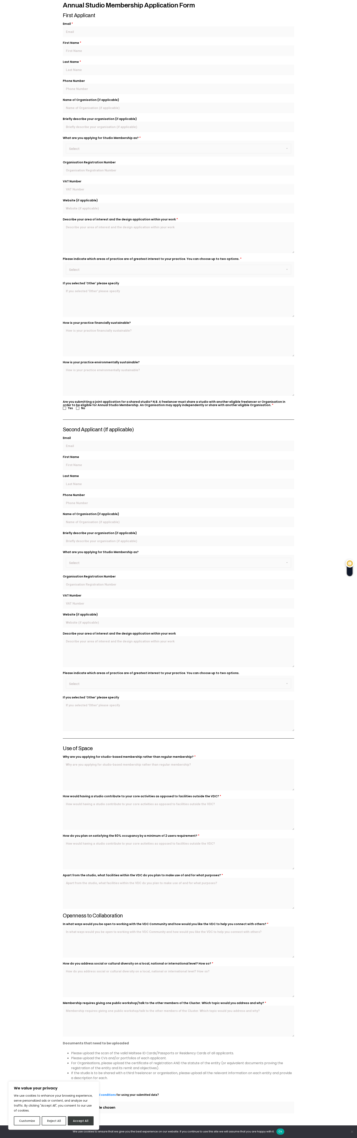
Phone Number (74, 80)
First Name (72, 42)
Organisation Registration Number (89, 162)
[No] (352, 1132)
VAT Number (72, 181)
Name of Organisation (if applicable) (91, 100)
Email (68, 23)
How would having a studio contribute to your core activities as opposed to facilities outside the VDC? (142, 796)
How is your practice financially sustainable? (97, 322)
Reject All (54, 1121)
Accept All (80, 1121)
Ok (280, 1131)
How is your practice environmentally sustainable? (101, 362)
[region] (53, 1105)
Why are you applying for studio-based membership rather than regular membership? (129, 756)
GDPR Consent (75, 1089)
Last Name (72, 61)
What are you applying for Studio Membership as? (102, 138)
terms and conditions (101, 1094)
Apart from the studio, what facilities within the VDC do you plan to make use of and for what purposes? (143, 875)
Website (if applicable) (80, 200)
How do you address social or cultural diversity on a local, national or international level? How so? (138, 963)
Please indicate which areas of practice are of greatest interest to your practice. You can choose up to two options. (152, 259)
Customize (27, 1121)
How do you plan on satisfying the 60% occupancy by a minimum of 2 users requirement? (131, 835)
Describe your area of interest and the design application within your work (120, 219)
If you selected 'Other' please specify (91, 283)
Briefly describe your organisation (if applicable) (100, 119)
